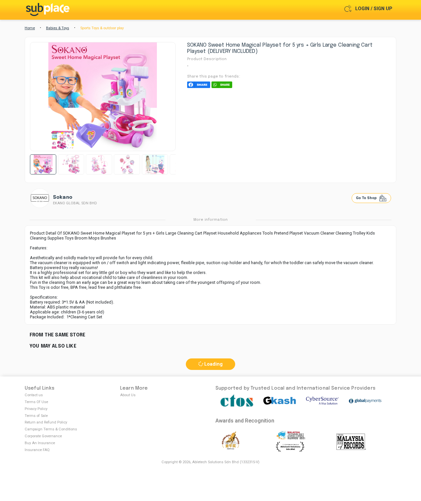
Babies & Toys (57, 28)
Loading (213, 364)
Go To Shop (367, 198)
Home (30, 28)
